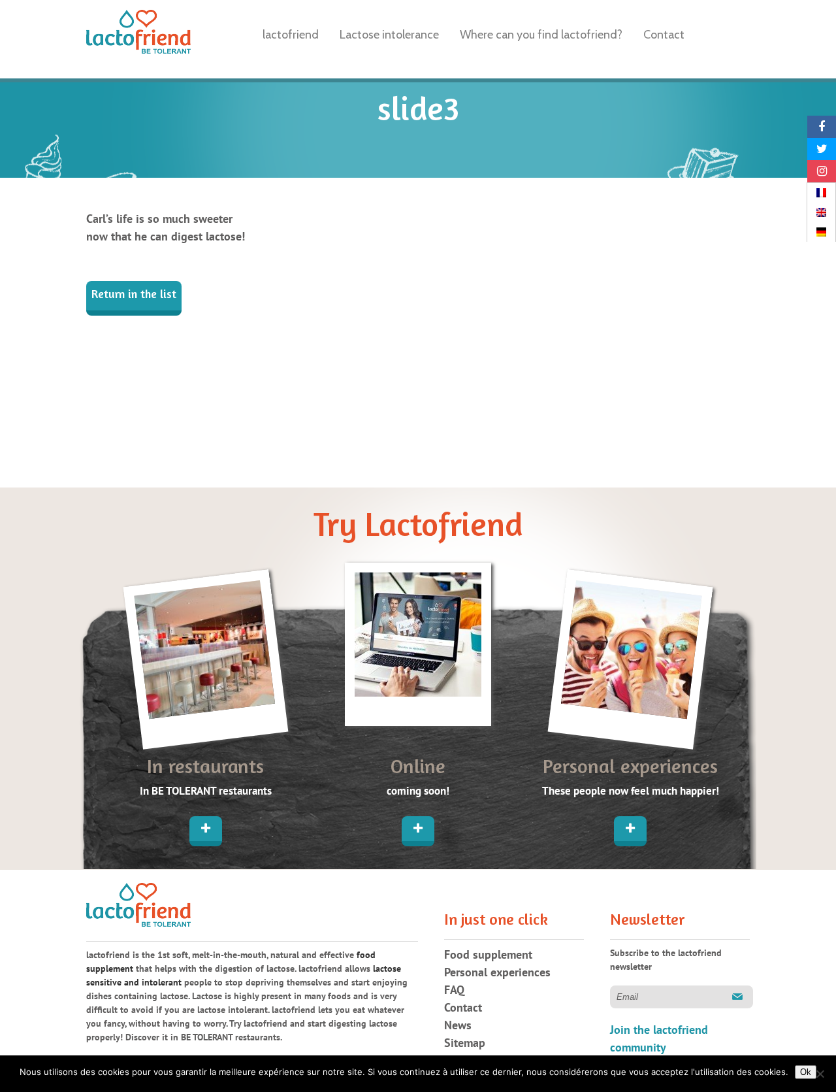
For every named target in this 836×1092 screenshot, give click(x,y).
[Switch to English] (821, 212)
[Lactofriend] (138, 34)
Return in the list (133, 295)
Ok (805, 1072)
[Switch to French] (821, 193)
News (458, 1026)
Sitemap (464, 1043)
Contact (463, 1008)
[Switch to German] (821, 232)
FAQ (454, 990)
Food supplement (488, 955)
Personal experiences (497, 973)
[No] (819, 1073)
